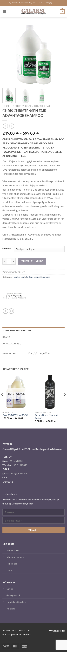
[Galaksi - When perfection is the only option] (33, 11)
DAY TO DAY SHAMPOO (15, 415)
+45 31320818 (20, 465)
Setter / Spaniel (33, 277)
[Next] (59, 55)
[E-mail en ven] (11, 311)
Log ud (10, 570)
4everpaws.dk (13, 595)
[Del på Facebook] (5, 311)
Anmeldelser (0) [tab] (11, 343)
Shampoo (45, 277)
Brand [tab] (6, 337)
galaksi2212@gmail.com (14, 473)
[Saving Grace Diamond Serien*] (50, 392)
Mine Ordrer (13, 550)
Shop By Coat (23, 106)
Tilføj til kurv (32, 261)
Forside (7, 106)
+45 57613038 (15, 461)
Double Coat (42, 106)
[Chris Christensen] (14, 296)
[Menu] (4, 11)
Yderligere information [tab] (17, 330)
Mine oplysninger (15, 557)
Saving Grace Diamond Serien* (46, 416)
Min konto (12, 563)
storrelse (6, 249)
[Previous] (8, 55)
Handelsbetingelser (16, 602)
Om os (10, 588)
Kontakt (11, 608)
